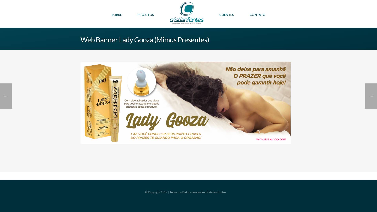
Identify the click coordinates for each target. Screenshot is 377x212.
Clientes (226, 14)
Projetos (146, 14)
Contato (257, 14)
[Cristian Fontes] (187, 15)
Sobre (117, 14)
